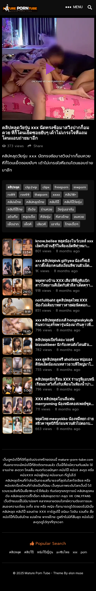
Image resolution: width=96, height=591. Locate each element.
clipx (45, 187)
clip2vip (31, 187)
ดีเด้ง (32, 209)
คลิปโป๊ (54, 202)
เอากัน (55, 224)
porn (84, 552)
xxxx (56, 194)
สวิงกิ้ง (13, 217)
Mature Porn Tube (37, 573)
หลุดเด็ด (29, 217)
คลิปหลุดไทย (35, 202)
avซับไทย (62, 552)
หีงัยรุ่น (45, 217)
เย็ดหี (27, 224)
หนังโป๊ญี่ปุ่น (45, 552)
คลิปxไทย (14, 202)
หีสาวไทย (62, 217)
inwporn (80, 187)
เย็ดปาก (13, 224)
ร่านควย (46, 209)
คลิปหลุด (13, 187)
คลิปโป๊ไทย (15, 209)
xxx (75, 552)
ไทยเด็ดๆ (71, 224)
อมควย (79, 217)
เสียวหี (41, 224)
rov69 (24, 194)
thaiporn (41, 194)
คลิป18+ (70, 194)
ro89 (11, 194)
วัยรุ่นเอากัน (66, 209)
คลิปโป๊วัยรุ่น (73, 202)
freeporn (61, 187)
